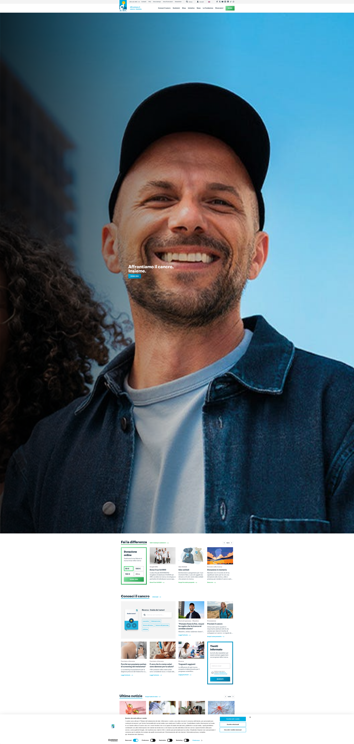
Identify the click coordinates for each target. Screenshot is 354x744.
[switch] (153, 740)
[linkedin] (228, 2)
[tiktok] (231, 2)
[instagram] (225, 2)
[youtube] (222, 2)
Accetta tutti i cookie (233, 719)
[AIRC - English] (209, 2)
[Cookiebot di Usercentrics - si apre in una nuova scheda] (113, 740)
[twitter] (220, 2)
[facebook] (217, 2)
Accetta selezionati (233, 724)
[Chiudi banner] (250, 717)
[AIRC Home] (123, 6)
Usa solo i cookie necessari (233, 730)
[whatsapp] (233, 2)
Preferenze (196, 740)
